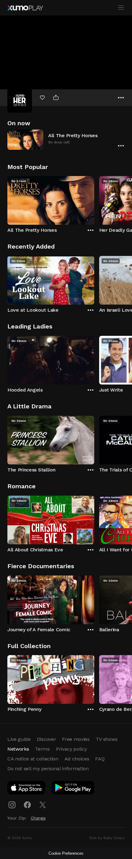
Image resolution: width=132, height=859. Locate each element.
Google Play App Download (73, 788)
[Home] (25, 8)
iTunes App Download (26, 788)
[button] (66, 139)
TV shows (106, 739)
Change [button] (38, 818)
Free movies (75, 739)
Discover (46, 739)
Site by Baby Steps (107, 838)
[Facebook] (27, 804)
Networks (18, 749)
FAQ (99, 759)
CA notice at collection (32, 759)
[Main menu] (121, 7)
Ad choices (76, 759)
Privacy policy (71, 749)
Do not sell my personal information (48, 768)
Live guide (19, 739)
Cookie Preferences (66, 853)
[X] (42, 804)
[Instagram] (12, 804)
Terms (42, 749)
